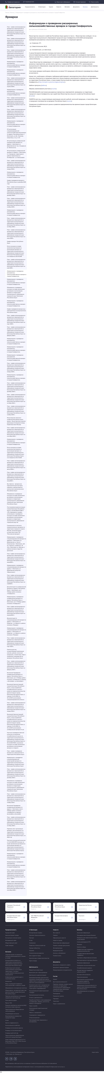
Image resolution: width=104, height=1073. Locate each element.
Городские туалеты (58, 996)
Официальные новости (59, 938)
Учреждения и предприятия (37, 1015)
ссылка (54, 88)
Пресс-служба (33, 1006)
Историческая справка (35, 932)
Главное (55, 935)
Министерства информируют (61, 943)
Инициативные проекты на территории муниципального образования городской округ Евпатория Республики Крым (13, 963)
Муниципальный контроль (36, 995)
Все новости (56, 932)
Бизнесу (85, 7)
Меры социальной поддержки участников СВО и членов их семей (15, 984)
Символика (32, 943)
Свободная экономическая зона (86, 965)
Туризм (51, 7)
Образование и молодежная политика (16, 988)
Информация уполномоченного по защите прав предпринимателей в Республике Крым (87, 987)
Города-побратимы (34, 948)
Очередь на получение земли (13, 1030)
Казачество (8, 981)
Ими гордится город (35, 955)
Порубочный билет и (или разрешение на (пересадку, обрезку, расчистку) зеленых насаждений (40, 1001)
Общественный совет (11, 943)
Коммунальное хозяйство (12, 1025)
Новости (58, 7)
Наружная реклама (82, 977)
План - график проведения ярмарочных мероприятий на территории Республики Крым (15, 752)
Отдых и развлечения (59, 1003)
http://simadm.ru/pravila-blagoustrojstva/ (52, 82)
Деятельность (95, 7)
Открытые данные (34, 1017)
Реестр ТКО (8, 1003)
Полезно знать (57, 955)
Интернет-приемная (81, 2)
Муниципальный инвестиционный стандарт (38, 991)
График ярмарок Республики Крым (15, 242)
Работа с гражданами (35, 1012)
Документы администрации (61, 967)
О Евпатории (41, 7)
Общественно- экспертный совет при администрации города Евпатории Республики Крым (15, 992)
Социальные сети (29, 1)
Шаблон (43, 85)
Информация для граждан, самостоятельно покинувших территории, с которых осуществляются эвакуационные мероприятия (14, 971)
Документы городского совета (61, 965)
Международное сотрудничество (62, 970)
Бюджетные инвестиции (36, 970)
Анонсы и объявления (59, 953)
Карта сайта (95, 1052)
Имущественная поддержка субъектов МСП (85, 971)
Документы (76, 7)
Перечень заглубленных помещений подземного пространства (15, 997)
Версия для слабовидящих (63, 2)
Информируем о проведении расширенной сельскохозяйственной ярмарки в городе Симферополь (16, 357)
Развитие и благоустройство (37, 945)
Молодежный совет (10, 940)
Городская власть (30, 7)
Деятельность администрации (37, 975)
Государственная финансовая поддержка (85, 954)
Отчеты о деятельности (35, 997)
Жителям (67, 7)
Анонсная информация (83, 932)
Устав (30, 940)
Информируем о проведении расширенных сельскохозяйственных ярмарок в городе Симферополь (16, 64)
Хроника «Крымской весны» (37, 935)
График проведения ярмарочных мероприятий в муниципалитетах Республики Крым (16, 310)
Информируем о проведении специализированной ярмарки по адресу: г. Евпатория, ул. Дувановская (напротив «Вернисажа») (16, 569)
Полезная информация (83, 963)
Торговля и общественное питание (87, 957)
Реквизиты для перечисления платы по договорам (87, 938)
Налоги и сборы (81, 947)
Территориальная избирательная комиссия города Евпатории (14, 1036)
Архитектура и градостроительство (39, 958)
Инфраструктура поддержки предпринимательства (85, 950)
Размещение (56, 993)
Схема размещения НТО (83, 942)
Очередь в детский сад (11, 1033)
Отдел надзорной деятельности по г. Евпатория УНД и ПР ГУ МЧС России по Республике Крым (15, 1041)
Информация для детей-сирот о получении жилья (14, 977)
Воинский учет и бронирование (38, 972)
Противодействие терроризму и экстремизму (38, 1020)
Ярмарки (79, 944)
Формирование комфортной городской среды (13, 1016)
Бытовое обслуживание (83, 974)
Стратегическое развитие (36, 953)
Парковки (56, 998)
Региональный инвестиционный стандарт (38, 1009)
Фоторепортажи (57, 948)
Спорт (7, 1020)
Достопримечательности (60, 981)
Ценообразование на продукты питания (86, 992)
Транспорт (56, 1001)
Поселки (31, 950)
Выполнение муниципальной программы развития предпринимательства (85, 981)
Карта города (33, 960)
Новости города (57, 940)
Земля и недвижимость (11, 1023)
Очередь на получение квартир (14, 1028)
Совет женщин (9, 945)
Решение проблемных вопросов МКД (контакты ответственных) (15, 1006)
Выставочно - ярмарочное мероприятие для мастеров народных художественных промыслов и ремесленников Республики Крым (15, 487)
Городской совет (10, 932)
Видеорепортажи (58, 950)
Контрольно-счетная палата (13, 938)
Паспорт (31, 938)
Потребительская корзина (84, 968)
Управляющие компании (12, 1013)
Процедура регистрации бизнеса (86, 935)
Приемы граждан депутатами (61, 945)
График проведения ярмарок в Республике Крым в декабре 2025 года (16, 182)
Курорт (55, 979)
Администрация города (12, 935)
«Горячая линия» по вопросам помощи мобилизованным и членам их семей (15, 956)
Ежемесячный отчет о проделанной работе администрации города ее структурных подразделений (39, 986)
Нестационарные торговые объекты (87, 960)
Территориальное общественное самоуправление (14, 1010)
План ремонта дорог (11, 1000)
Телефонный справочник (13, 2)
